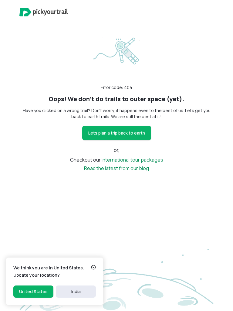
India (76, 291)
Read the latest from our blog (116, 168)
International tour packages (132, 159)
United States (33, 291)
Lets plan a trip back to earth (116, 133)
